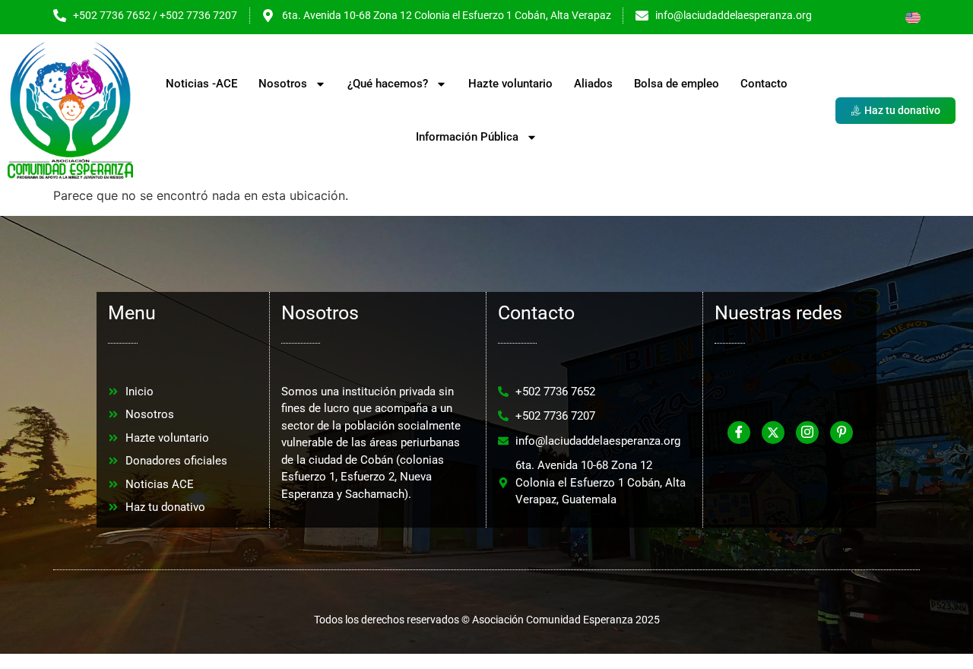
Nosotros (282, 83)
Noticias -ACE (201, 83)
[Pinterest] (841, 432)
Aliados (593, 83)
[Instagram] (807, 432)
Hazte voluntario (510, 83)
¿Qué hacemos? (387, 83)
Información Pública (467, 137)
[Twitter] (773, 432)
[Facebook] (738, 432)
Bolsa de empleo (676, 83)
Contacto (764, 83)
